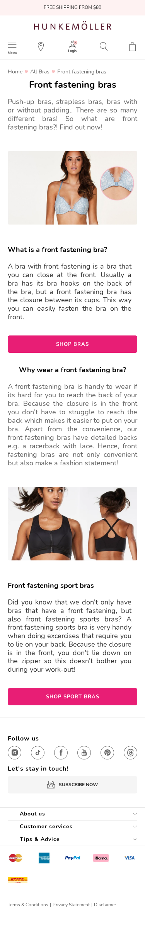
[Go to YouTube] (84, 752)
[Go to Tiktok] (37, 752)
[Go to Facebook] (61, 752)
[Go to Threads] (130, 752)
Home (15, 72)
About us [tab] (32, 813)
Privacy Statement (71, 905)
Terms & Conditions (28, 905)
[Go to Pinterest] (107, 752)
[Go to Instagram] (14, 752)
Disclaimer (105, 905)
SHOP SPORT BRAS (72, 696)
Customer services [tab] (46, 826)
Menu (12, 53)
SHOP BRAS (72, 344)
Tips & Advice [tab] (40, 839)
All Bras (39, 72)
